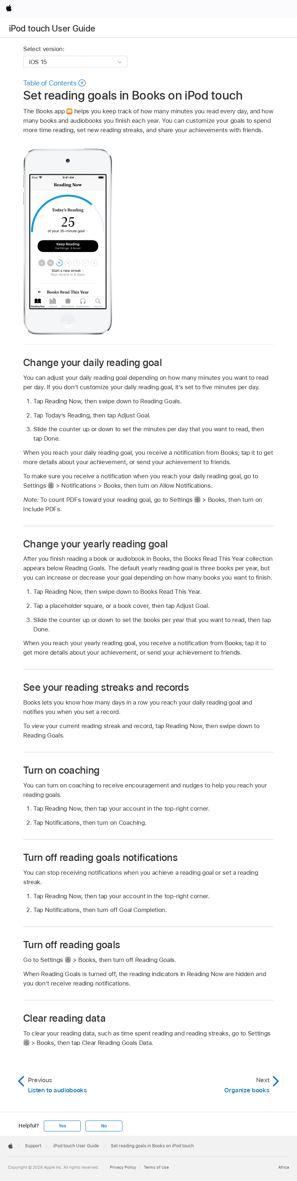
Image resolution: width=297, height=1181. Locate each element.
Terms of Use (156, 1167)
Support (33, 1145)
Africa (283, 1167)
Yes (62, 1126)
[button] (54, 83)
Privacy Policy (123, 1167)
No (104, 1126)
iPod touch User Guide (52, 28)
